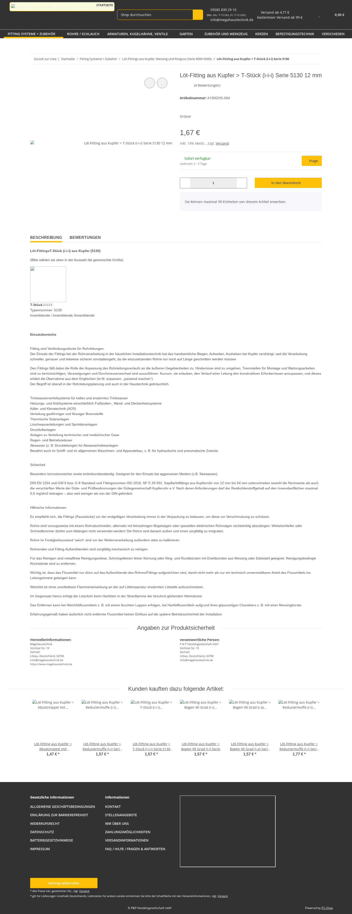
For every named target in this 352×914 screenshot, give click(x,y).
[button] (309, 14)
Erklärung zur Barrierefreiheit (59, 815)
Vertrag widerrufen (63, 883)
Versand (222, 143)
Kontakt (113, 806)
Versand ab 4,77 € (275, 12)
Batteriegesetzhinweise (51, 840)
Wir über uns (117, 823)
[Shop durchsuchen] (198, 15)
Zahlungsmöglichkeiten (127, 832)
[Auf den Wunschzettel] (162, 83)
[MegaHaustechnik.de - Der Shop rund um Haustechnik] (62, 6)
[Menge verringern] (185, 183)
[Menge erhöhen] (242, 183)
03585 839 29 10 (226, 12)
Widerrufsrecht (45, 823)
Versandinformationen (126, 840)
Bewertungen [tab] (85, 237)
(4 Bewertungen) (207, 85)
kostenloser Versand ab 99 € (279, 17)
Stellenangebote (121, 815)
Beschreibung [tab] (46, 237)
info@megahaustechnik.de (231, 19)
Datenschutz (42, 832)
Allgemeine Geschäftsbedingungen (62, 806)
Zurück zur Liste (45, 59)
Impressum (40, 849)
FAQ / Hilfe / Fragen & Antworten (135, 849)
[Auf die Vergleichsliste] (149, 83)
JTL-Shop (327, 908)
